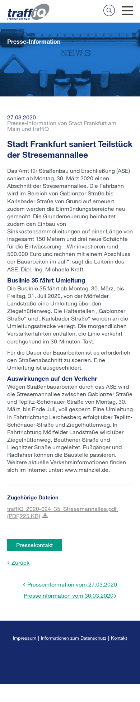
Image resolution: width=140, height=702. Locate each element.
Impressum (24, 638)
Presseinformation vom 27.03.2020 (72, 584)
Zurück (20, 562)
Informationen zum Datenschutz (73, 638)
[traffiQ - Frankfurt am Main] (28, 7)
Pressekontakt (34, 544)
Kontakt (119, 638)
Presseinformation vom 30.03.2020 (68, 595)
